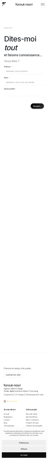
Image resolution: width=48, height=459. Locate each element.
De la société (9, 89)
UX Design (19, 394)
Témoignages (9, 426)
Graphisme (8, 394)
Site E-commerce (32, 420)
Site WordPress (31, 417)
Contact (6, 420)
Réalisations (8, 417)
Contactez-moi (13, 375)
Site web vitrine (31, 414)
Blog (5, 423)
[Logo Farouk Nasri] (4, 4)
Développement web (34, 394)
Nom (6, 77)
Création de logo (32, 423)
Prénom (7, 67)
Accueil (6, 414)
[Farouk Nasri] (24, 4)
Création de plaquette (34, 426)
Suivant (36, 106)
